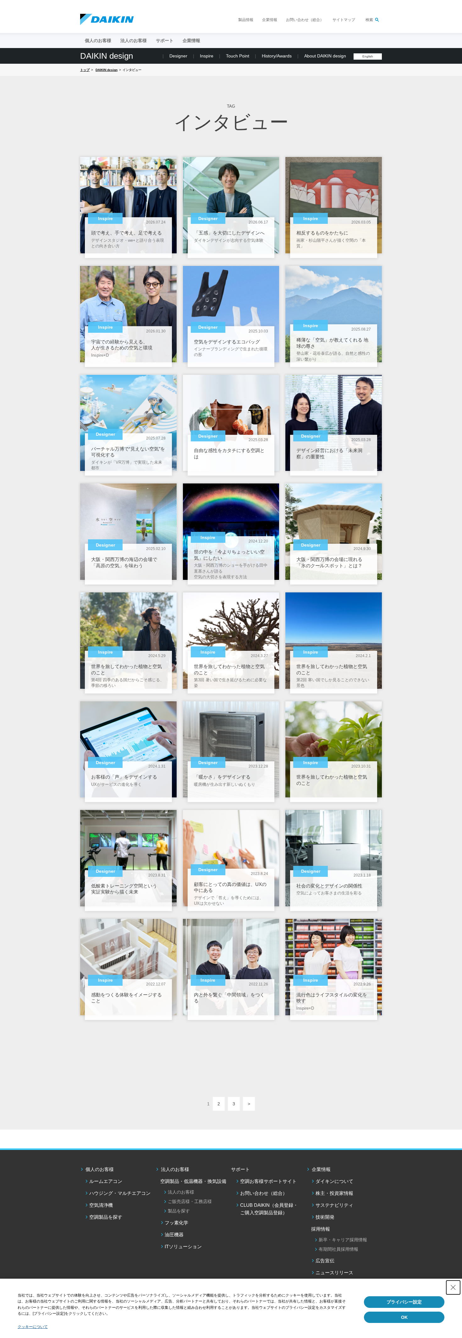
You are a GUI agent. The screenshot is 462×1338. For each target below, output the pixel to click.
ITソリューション (183, 1246)
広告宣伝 (325, 1260)
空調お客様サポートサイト (268, 1181)
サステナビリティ (334, 1205)
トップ (85, 70)
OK (404, 1317)
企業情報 (269, 20)
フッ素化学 (176, 1222)
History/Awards (277, 55)
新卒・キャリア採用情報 (343, 1239)
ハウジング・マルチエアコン (120, 1193)
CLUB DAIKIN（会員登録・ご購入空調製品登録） (269, 1208)
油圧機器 (174, 1234)
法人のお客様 (175, 1169)
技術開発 (325, 1217)
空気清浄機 (101, 1205)
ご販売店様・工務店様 (190, 1201)
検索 (369, 20)
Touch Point (237, 55)
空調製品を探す (105, 1217)
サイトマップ (344, 20)
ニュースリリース (334, 1272)
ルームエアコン (105, 1181)
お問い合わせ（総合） (305, 20)
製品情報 (245, 20)
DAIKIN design (106, 56)
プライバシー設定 (404, 1301)
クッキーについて (33, 1327)
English (367, 56)
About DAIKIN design (325, 55)
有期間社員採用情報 (338, 1249)
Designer (178, 55)
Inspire (206, 55)
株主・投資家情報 (334, 1193)
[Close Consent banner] (453, 1287)
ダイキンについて (334, 1181)
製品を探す (179, 1210)
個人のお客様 (99, 1169)
